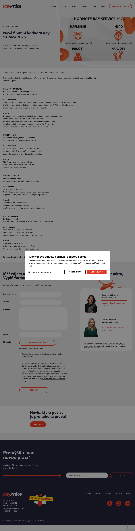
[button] (39, 272)
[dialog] (67, 265)
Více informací (39, 266)
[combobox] (106, 254)
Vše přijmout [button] (97, 272)
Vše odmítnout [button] (75, 272)
